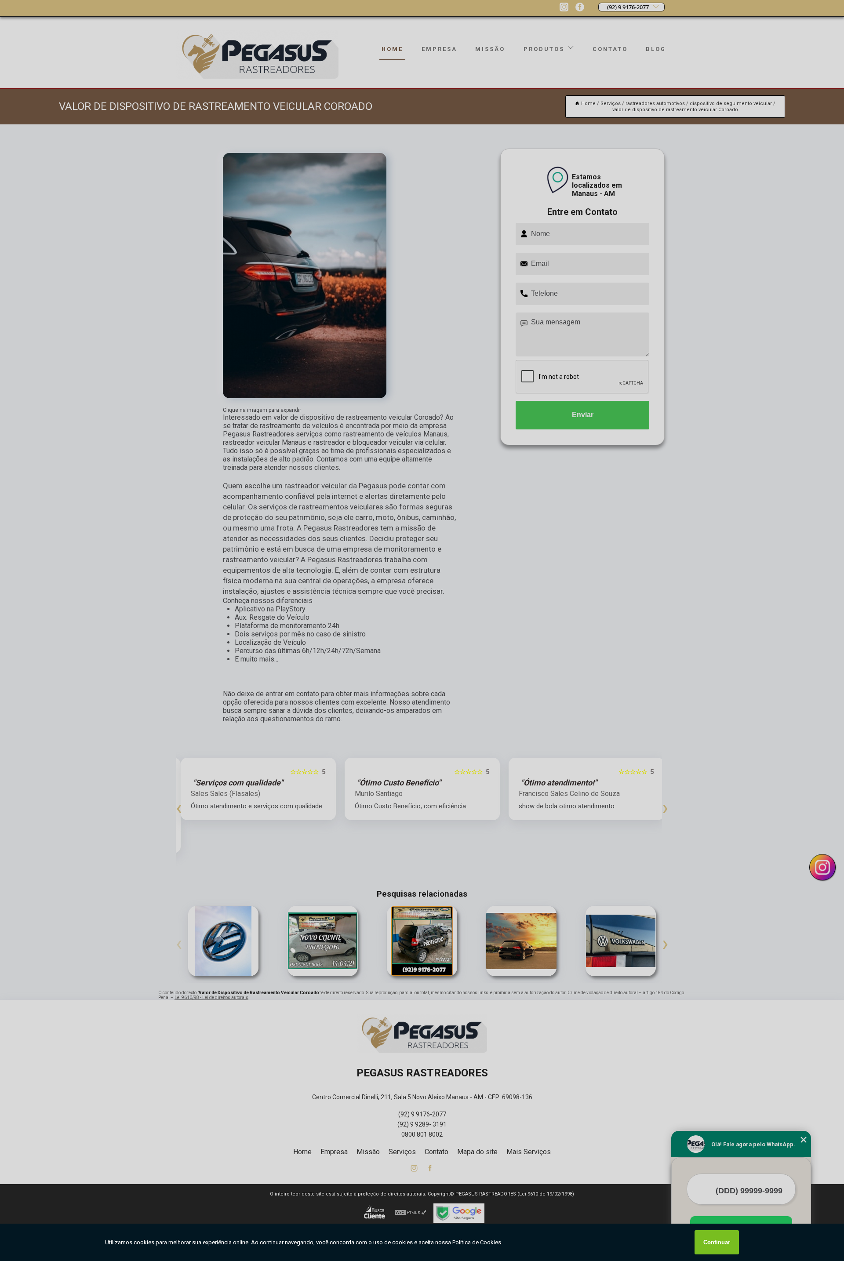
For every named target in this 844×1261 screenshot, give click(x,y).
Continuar (716, 1242)
